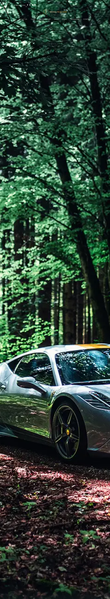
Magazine (75, 19)
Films (64, 19)
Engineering (44, 19)
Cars (33, 19)
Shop (56, 19)
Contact (87, 19)
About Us (23, 19)
